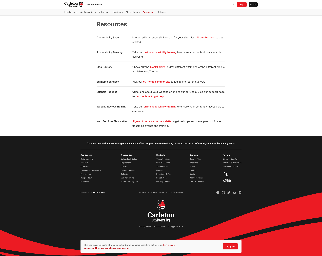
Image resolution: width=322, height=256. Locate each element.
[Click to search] (233, 4)
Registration (161, 178)
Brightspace (126, 163)
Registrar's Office (163, 174)
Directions (194, 163)
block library (157, 66)
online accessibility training (160, 52)
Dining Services (196, 178)
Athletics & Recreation (232, 163)
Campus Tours (86, 178)
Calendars (125, 174)
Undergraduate (86, 159)
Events (192, 166)
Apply (240, 4)
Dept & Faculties (163, 163)
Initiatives (84, 181)
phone (96, 192)
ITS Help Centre (163, 181)
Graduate (84, 163)
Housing (159, 170)
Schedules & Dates (129, 159)
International (85, 166)
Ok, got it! (230, 246)
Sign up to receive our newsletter (152, 121)
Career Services (163, 159)
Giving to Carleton (230, 159)
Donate (253, 4)
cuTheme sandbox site (156, 81)
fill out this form (206, 37)
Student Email (162, 166)
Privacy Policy (145, 226)
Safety (192, 174)
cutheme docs (95, 4)
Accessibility (159, 226)
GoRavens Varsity (230, 166)
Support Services (128, 170)
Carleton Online (127, 178)
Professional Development (91, 170)
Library (124, 166)
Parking (193, 170)
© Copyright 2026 (175, 226)
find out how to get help (149, 96)
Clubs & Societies (197, 181)
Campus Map (195, 159)
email (103, 192)
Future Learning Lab (129, 181)
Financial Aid (85, 174)
